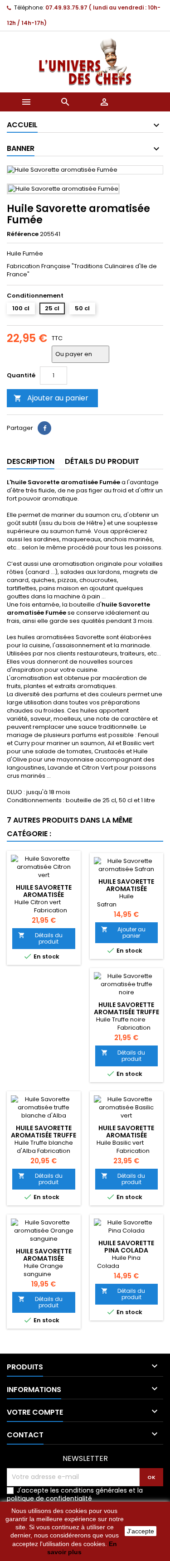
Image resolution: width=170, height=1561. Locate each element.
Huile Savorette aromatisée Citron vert (44, 894)
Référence (23, 234)
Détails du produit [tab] (102, 461)
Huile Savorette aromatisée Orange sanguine (43, 1258)
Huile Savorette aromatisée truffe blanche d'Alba (43, 1135)
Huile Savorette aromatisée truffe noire (126, 1012)
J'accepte (140, 1531)
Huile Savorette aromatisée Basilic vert (126, 1135)
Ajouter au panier (51, 398)
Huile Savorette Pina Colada (126, 1246)
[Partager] (44, 428)
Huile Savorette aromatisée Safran (126, 889)
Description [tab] (30, 461)
